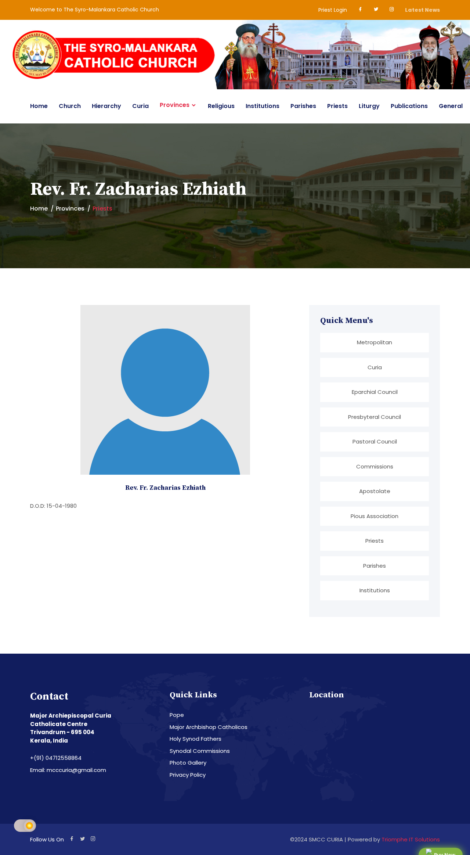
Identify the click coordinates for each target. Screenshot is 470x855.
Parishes (303, 106)
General (451, 106)
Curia (140, 106)
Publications (409, 106)
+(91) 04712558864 (56, 758)
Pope (177, 715)
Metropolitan (374, 342)
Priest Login (332, 10)
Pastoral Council (374, 441)
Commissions (374, 466)
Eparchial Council (375, 392)
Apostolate (374, 491)
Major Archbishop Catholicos (208, 727)
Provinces (174, 105)
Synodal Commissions (200, 751)
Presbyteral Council (374, 417)
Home (39, 106)
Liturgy (369, 106)
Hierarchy (106, 106)
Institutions (262, 106)
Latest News (422, 10)
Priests (337, 106)
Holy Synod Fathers (195, 739)
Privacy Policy (188, 775)
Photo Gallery (188, 762)
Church (70, 106)
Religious (221, 106)
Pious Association (374, 516)
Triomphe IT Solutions (411, 839)
